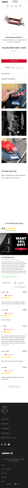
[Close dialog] (27, 234)
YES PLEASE (21, 248)
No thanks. (21, 250)
